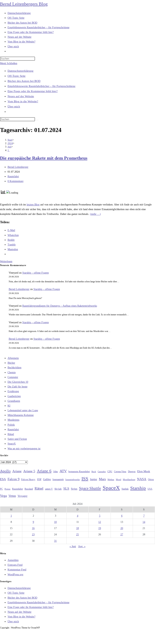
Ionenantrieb (58, 479)
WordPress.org (15, 574)
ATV (63, 471)
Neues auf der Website (21, 96)
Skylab (58, 489)
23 (33, 534)
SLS (66, 488)
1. (8, 150)
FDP (39, 479)
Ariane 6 (44, 471)
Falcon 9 (13, 479)
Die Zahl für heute (17, 386)
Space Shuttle (90, 488)
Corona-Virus (120, 471)
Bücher (11, 362)
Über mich (14, 106)
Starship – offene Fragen (35, 272)
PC (1, 489)
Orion (151, 479)
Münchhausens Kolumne (21, 415)
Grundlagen (14, 401)
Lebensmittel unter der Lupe (23, 410)
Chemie (12, 372)
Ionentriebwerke (72, 479)
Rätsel (11, 434)
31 (55, 540)
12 (99, 522)
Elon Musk (143, 471)
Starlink (125, 489)
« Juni (73, 546)
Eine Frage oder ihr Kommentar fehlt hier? (33, 91)
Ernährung (13, 391)
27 (121, 534)
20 (121, 528)
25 (77, 534)
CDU (109, 471)
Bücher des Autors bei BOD (24, 81)
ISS (84, 478)
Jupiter (93, 479)
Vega (3, 496)
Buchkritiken (14, 367)
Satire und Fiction (17, 439)
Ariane (17, 471)
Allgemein (13, 358)
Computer (13, 377)
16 (33, 528)
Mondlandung (129, 480)
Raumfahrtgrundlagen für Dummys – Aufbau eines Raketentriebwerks (59, 305)
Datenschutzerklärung (20, 70)
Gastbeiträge (14, 396)
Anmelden (13, 560)
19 (99, 528)
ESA (3, 479)
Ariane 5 (29, 471)
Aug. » (81, 546)
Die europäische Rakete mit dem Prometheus (43, 158)
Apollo (5, 471)
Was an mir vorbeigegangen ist (24, 448)
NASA (141, 479)
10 (55, 522)
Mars (102, 479)
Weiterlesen (6, 261)
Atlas (55, 471)
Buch (93, 471)
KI (9, 405)
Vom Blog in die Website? (23, 101)
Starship (138, 488)
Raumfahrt (13, 176)
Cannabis (102, 471)
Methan (111, 479)
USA (150, 489)
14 (144, 522)
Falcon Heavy (28, 479)
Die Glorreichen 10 (18, 381)
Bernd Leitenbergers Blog (24, 4)
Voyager (22, 495)
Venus (12, 496)
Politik (11, 424)
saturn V (49, 489)
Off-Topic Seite (17, 75)
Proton (7, 489)
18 (77, 528)
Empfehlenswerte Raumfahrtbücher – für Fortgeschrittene (41, 86)
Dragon (132, 471)
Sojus (74, 488)
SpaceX (12, 443)
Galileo (47, 479)
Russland (29, 489)
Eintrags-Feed (15, 564)
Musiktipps (13, 419)
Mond (118, 479)
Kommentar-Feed (17, 569)
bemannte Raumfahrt (79, 471)
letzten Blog (33, 204)
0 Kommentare (15, 181)
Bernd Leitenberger (18, 167)
